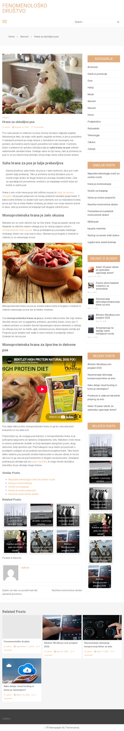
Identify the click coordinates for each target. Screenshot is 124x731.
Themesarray (72, 727)
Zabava (91, 142)
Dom (90, 80)
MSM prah (93, 221)
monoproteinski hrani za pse (17, 230)
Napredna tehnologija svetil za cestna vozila (31, 479)
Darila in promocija (97, 73)
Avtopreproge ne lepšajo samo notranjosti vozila (105, 330)
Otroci (91, 114)
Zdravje (91, 149)
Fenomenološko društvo (24, 8)
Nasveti (6, 118)
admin (7, 127)
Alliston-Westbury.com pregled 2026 (108, 316)
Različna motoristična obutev (23, 494)
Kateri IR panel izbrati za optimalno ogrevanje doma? (107, 270)
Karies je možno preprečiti (22, 490)
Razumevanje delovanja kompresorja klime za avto (108, 301)
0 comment (39, 127)
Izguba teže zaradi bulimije (102, 242)
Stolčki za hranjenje (18, 486)
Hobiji (91, 87)
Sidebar (6, 718)
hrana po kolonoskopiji (20, 483)
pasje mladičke (39, 461)
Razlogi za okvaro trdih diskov (103, 235)
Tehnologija (94, 135)
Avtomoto (93, 67)
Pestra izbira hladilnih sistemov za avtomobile (107, 286)
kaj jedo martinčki (97, 228)
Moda (91, 94)
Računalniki (93, 128)
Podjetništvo (94, 121)
